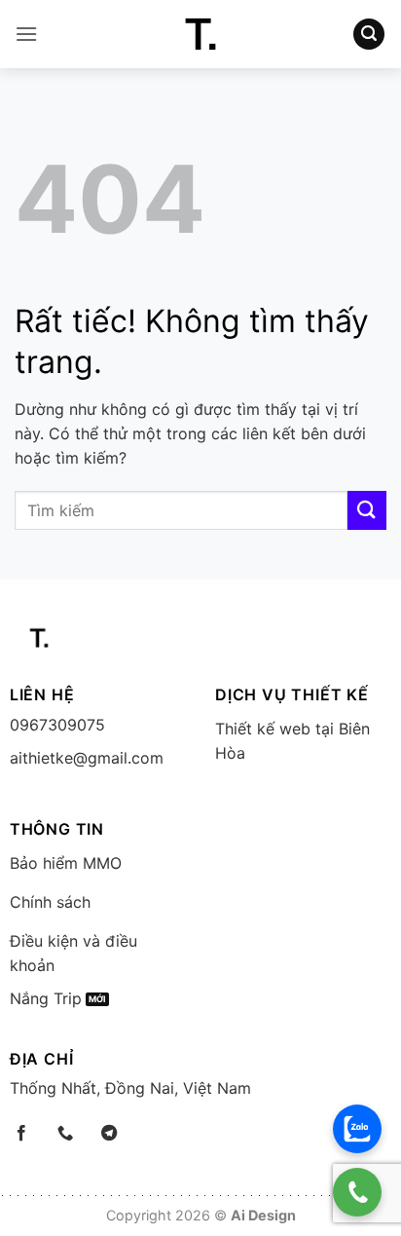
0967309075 (57, 724)
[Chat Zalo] (357, 1129)
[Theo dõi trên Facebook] (21, 1133)
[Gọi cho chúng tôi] (65, 1133)
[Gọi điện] (357, 1192)
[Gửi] (366, 510)
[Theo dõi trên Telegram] (109, 1133)
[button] (26, 33)
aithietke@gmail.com (87, 758)
